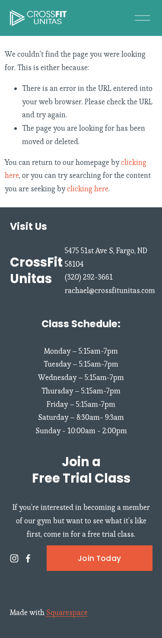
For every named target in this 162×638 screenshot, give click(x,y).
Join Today (99, 558)
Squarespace (67, 612)
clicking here (87, 188)
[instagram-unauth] (14, 558)
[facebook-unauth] (28, 558)
